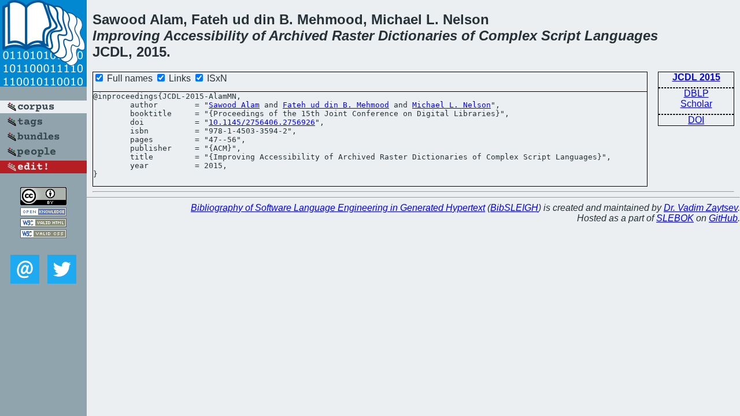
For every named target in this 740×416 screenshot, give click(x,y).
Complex (508, 35)
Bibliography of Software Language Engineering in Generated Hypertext (338, 208)
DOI (696, 120)
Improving (126, 35)
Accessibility (206, 35)
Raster (353, 35)
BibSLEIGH (514, 208)
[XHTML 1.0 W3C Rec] (43, 224)
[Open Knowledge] (43, 213)
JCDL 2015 (696, 77)
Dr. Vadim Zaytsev (701, 208)
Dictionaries (417, 35)
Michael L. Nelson (451, 105)
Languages (621, 35)
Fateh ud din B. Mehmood (336, 105)
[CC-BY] (43, 202)
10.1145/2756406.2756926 (262, 122)
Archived (298, 35)
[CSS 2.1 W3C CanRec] (43, 246)
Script (560, 35)
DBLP (696, 93)
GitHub (723, 218)
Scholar (696, 104)
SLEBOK (675, 218)
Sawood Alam (234, 105)
